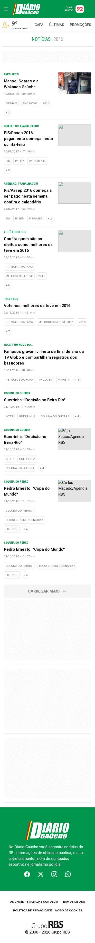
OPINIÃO (11, 103)
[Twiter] (41, 874)
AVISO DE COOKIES (68, 910)
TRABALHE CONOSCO (42, 901)
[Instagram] (54, 874)
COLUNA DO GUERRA (55, 416)
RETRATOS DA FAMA (19, 267)
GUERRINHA (27, 416)
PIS (8, 161)
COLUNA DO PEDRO (19, 510)
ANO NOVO (29, 103)
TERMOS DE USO (73, 901)
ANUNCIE (17, 901)
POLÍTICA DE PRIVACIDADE (32, 910)
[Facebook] (27, 874)
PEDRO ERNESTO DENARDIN (25, 520)
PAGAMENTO (38, 161)
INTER (10, 416)
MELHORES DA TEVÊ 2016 (55, 322)
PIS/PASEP (35, 218)
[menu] (6, 9)
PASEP (19, 161)
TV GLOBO (45, 379)
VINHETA (64, 379)
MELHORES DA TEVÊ (19, 276)
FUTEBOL (12, 529)
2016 (46, 103)
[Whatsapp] (68, 874)
